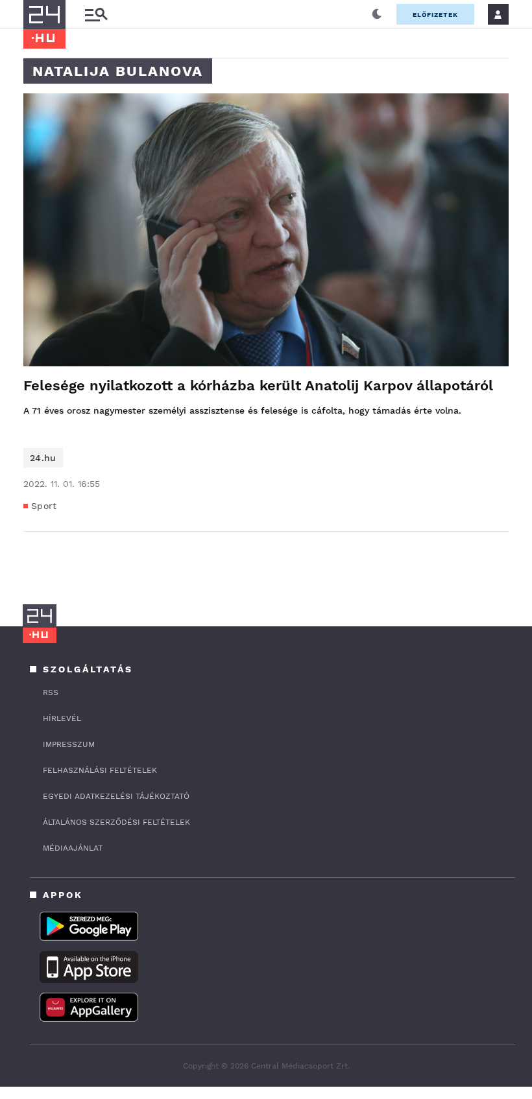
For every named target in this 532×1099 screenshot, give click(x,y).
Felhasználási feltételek (100, 770)
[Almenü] (96, 14)
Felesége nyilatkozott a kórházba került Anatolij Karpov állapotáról (258, 385)
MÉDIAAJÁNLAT (73, 848)
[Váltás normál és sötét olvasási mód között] (377, 14)
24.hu (43, 458)
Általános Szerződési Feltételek (116, 822)
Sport (44, 506)
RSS (50, 692)
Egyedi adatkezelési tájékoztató (116, 796)
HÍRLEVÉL (62, 718)
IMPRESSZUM (69, 744)
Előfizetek (435, 14)
